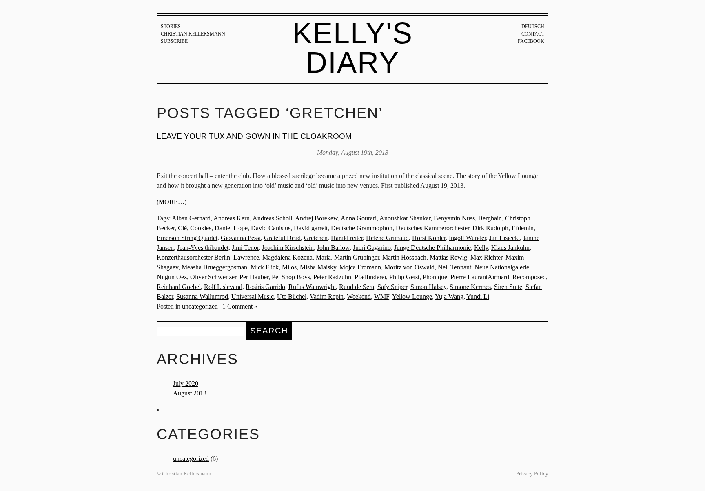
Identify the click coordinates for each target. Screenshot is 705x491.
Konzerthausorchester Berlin (193, 257)
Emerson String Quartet (187, 237)
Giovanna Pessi (241, 237)
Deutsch (532, 26)
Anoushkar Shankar (404, 218)
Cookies (200, 227)
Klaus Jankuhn (510, 247)
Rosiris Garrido (265, 286)
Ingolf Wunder (467, 237)
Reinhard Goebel (179, 286)
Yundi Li (477, 296)
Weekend (359, 296)
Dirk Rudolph (490, 227)
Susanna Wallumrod (202, 296)
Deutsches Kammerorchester (432, 227)
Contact (532, 34)
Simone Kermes (470, 286)
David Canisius (270, 227)
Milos (289, 267)
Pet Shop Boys (291, 276)
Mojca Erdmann (360, 267)
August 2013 (189, 393)
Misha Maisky (318, 267)
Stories (171, 26)
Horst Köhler (429, 237)
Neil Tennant (454, 267)
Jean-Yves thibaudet (202, 247)
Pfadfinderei (370, 276)
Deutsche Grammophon (361, 227)
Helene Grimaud (387, 237)
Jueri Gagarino (372, 247)
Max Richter (486, 257)
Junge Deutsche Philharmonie (432, 247)
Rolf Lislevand (223, 286)
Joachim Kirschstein (288, 247)
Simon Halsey (428, 286)
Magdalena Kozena (287, 257)
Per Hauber (253, 276)
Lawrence (246, 257)
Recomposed (529, 276)
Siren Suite (508, 286)
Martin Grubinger (356, 257)
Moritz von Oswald (409, 267)
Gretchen (316, 237)
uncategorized (200, 306)
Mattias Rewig (448, 257)
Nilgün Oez (172, 276)
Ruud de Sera (356, 286)
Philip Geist (404, 276)
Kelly (481, 247)
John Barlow (333, 247)
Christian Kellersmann (193, 34)
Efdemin (523, 227)
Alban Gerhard (191, 218)
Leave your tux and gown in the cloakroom (254, 136)
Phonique (435, 276)
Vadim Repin (327, 296)
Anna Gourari (359, 218)
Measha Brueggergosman (214, 267)
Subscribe (174, 41)
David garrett (311, 227)
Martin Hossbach (404, 257)
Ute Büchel (291, 296)
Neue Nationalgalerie (501, 267)
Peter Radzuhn (332, 276)
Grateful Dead (282, 237)
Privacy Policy (532, 474)
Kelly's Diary (353, 48)
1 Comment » (239, 306)
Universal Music (252, 296)
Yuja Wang (449, 296)
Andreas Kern (231, 218)
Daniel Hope (231, 227)
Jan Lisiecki (504, 237)
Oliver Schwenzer (213, 276)
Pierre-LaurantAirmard (479, 276)
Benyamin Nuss (454, 218)
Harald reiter (347, 237)
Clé (182, 227)
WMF (381, 296)
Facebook (531, 41)
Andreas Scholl (272, 218)
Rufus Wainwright (312, 286)
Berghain (490, 218)
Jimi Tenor (245, 247)
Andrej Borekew (316, 218)
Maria (323, 257)
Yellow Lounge (412, 296)
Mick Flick (265, 267)
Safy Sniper (392, 286)
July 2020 (185, 383)
